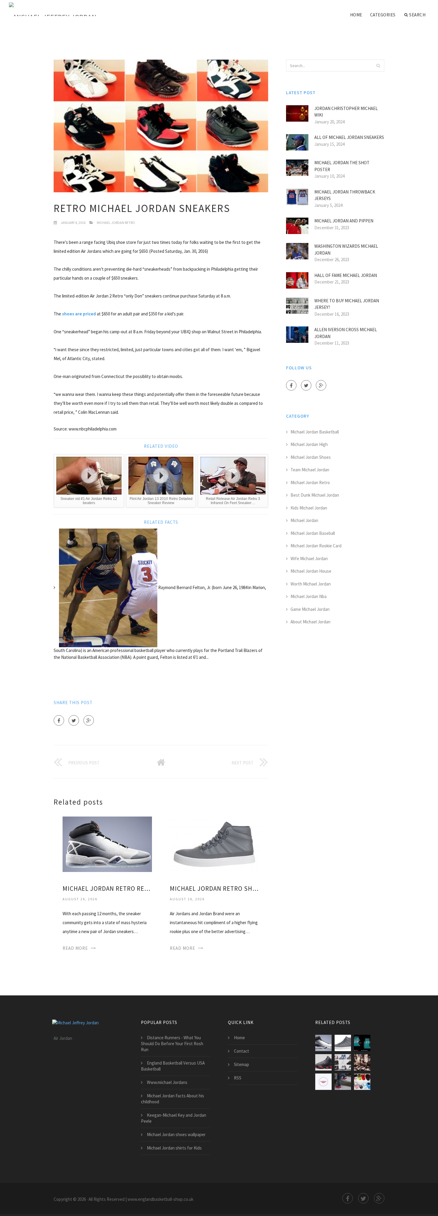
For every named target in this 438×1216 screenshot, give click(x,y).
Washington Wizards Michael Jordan (346, 249)
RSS (237, 1078)
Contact (241, 1051)
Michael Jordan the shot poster (341, 166)
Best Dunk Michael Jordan (315, 495)
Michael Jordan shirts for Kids (174, 1148)
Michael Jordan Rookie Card (316, 546)
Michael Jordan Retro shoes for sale (214, 888)
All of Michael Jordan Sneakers (349, 137)
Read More (75, 948)
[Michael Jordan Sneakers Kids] (343, 1082)
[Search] (378, 66)
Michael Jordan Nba (309, 596)
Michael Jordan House (311, 571)
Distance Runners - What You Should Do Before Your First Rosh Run (172, 1043)
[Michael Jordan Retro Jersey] (362, 1043)
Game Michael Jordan (310, 609)
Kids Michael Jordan (309, 508)
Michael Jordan (304, 520)
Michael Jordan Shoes (311, 457)
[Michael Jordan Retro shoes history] (362, 1062)
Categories (383, 15)
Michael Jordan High (309, 444)
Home (356, 15)
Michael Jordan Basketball (315, 432)
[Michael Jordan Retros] (343, 1062)
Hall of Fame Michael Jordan (345, 275)
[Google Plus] (88, 720)
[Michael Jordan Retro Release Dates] (107, 844)
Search (417, 15)
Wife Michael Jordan (309, 558)
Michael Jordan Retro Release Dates (107, 888)
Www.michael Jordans (167, 1082)
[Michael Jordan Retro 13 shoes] (323, 1062)
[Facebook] (59, 720)
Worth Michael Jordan (311, 584)
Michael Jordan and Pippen (343, 221)
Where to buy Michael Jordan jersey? (346, 304)
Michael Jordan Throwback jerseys (344, 195)
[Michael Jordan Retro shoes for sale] (214, 844)
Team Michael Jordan (310, 470)
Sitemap (241, 1064)
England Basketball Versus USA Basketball (173, 1066)
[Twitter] (74, 720)
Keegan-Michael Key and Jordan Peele (173, 1118)
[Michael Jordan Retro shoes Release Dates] (323, 1082)
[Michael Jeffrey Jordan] (52, 9)
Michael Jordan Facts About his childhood (172, 1099)
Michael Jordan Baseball (313, 533)
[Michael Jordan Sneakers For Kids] (362, 1082)
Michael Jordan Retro (116, 222)
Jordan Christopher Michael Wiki (346, 112)
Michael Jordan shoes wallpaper (176, 1134)
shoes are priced (79, 314)
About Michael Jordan (310, 622)
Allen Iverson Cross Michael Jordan (345, 333)
